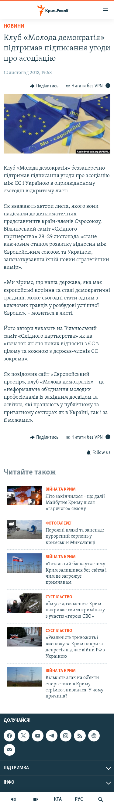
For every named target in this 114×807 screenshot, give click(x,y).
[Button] (44, 86)
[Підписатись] (9, 749)
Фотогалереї (58, 523)
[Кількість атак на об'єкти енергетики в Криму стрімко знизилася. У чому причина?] (24, 677)
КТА (58, 799)
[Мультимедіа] (36, 799)
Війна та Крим (61, 489)
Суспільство (59, 597)
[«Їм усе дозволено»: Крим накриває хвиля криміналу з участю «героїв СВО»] (24, 603)
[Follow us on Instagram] (65, 735)
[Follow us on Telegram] (51, 735)
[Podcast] (94, 735)
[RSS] (79, 735)
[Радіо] (13, 799)
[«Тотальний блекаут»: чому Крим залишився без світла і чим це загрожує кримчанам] (24, 563)
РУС (79, 799)
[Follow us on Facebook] (9, 735)
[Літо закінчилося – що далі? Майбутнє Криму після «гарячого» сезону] (24, 495)
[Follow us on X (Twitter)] (23, 735)
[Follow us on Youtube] (37, 735)
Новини (14, 26)
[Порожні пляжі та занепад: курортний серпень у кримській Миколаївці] (24, 529)
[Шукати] (101, 799)
